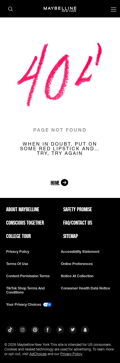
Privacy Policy (71, 354)
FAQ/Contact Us (77, 222)
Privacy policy (17, 252)
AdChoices (38, 354)
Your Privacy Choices (24, 305)
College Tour (18, 236)
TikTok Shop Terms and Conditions (25, 290)
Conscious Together (25, 222)
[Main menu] (114, 10)
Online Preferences (77, 264)
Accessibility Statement (80, 252)
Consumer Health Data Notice (85, 288)
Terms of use (17, 264)
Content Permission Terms (28, 276)
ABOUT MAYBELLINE (22, 209)
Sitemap (70, 236)
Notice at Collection (77, 276)
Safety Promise (77, 209)
